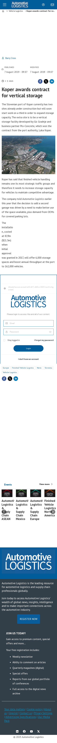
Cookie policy (35, 709)
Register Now (28, 619)
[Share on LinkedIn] (51, 81)
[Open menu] (4, 4)
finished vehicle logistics (23, 368)
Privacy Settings (43, 713)
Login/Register (44, 4)
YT (32, 731)
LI (18, 731)
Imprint (13, 713)
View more (44, 484)
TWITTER (39, 731)
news (39, 368)
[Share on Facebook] (40, 81)
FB (25, 731)
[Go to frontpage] (19, 4)
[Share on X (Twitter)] (46, 81)
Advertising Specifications (20, 717)
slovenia (48, 368)
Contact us (26, 713)
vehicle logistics (10, 372)
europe (6, 368)
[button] (4, 511)
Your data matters (14, 709)
